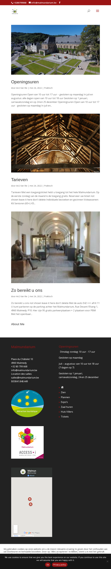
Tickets (65, 416)
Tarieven (19, 179)
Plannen (65, 397)
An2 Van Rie (21, 88)
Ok (48, 565)
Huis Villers (67, 411)
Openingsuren (25, 81)
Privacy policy (59, 565)
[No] (107, 561)
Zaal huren (67, 407)
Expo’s (64, 402)
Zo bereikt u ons (26, 290)
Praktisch (48, 88)
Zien (63, 392)
